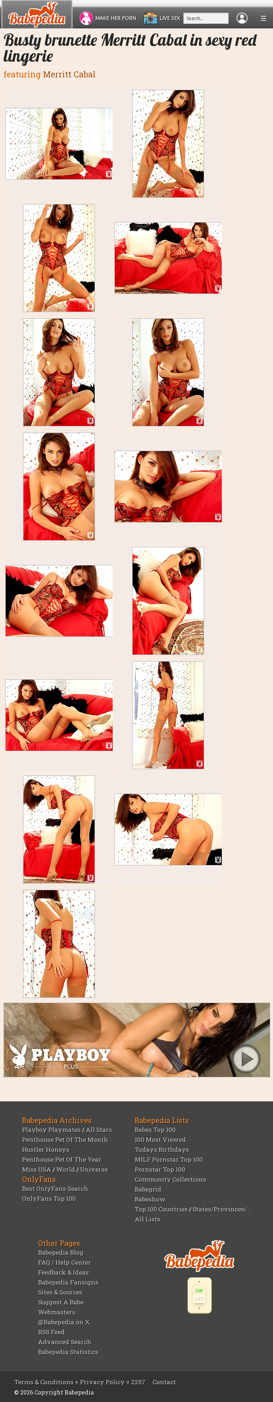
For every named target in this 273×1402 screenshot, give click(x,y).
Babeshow (150, 1199)
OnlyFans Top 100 (49, 1198)
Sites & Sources (60, 1292)
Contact (164, 1382)
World (65, 1169)
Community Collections (170, 1179)
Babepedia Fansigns (68, 1282)
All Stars (99, 1130)
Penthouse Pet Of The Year (61, 1159)
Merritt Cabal (69, 74)
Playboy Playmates (51, 1130)
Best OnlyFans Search (55, 1188)
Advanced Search (64, 1342)
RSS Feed (51, 1332)
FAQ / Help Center (64, 1262)
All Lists (147, 1219)
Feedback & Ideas (63, 1272)
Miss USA (36, 1169)
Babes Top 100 (155, 1130)
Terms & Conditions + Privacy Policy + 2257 (79, 1382)
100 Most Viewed (160, 1139)
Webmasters (56, 1312)
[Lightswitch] (200, 1295)
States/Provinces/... (222, 1209)
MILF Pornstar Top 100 (169, 1159)
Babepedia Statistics (68, 1352)
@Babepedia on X (64, 1322)
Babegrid (148, 1189)
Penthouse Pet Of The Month (65, 1139)
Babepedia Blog (61, 1252)
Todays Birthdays (162, 1149)
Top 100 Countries (161, 1209)
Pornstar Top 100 (160, 1169)
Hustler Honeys (45, 1149)
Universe (94, 1169)
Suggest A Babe (61, 1302)
